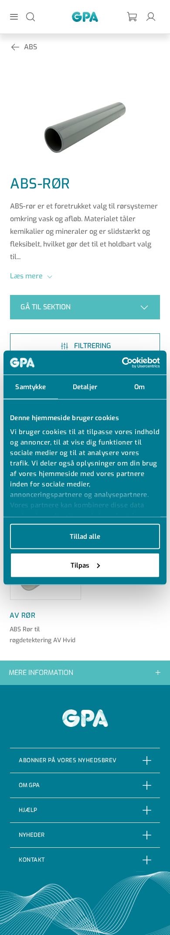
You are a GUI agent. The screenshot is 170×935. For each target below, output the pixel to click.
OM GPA (29, 785)
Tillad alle (85, 536)
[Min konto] (150, 16)
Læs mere (26, 276)
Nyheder (31, 835)
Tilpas (80, 565)
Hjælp (28, 810)
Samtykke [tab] (30, 387)
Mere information (41, 672)
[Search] (30, 16)
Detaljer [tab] (85, 387)
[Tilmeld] (132, 16)
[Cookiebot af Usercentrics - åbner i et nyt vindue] (122, 362)
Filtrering (92, 345)
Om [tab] (139, 387)
